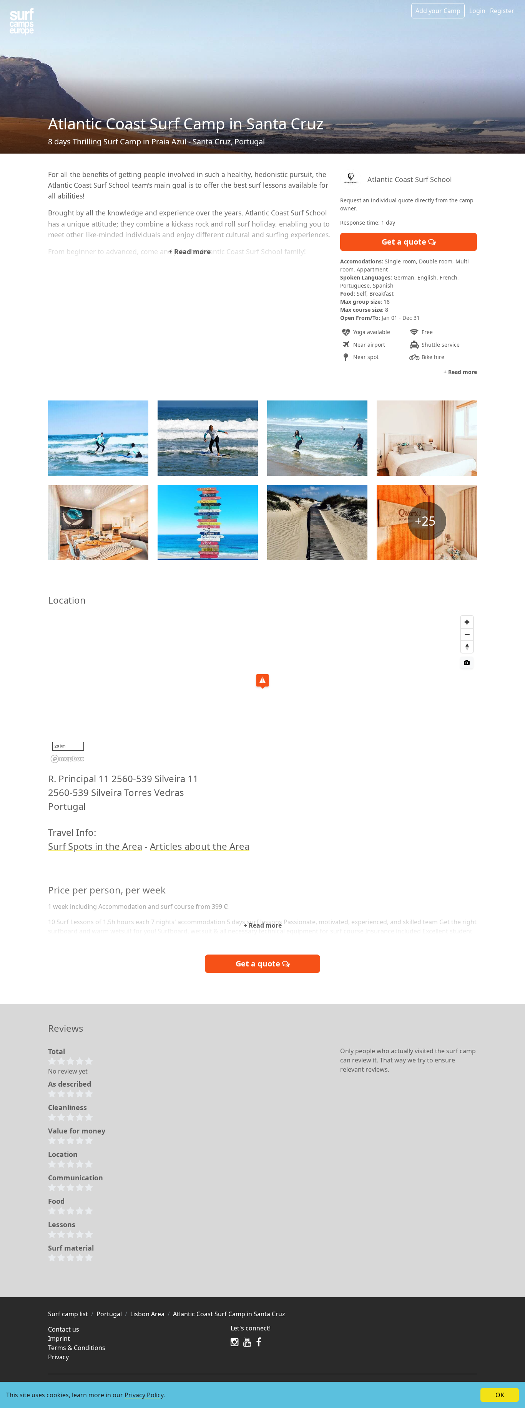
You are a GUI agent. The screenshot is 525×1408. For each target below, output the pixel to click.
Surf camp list (68, 1314)
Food (56, 1201)
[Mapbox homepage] (67, 758)
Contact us (63, 1329)
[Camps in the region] (22, 22)
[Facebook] (258, 1342)
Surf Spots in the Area (95, 846)
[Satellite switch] (466, 662)
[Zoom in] (467, 622)
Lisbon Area (147, 1314)
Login (477, 11)
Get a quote (405, 242)
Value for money (76, 1130)
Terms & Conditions (76, 1347)
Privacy (58, 1357)
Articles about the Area (199, 846)
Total (56, 1051)
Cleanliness (67, 1107)
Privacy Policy (144, 1395)
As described (69, 1084)
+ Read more (189, 251)
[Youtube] (247, 1342)
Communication (75, 1177)
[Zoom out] (467, 634)
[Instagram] (235, 1342)
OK (499, 1395)
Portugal (109, 1314)
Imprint (59, 1338)
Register (502, 11)
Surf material (71, 1247)
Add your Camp (437, 11)
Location (63, 1154)
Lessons (61, 1224)
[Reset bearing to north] (467, 646)
